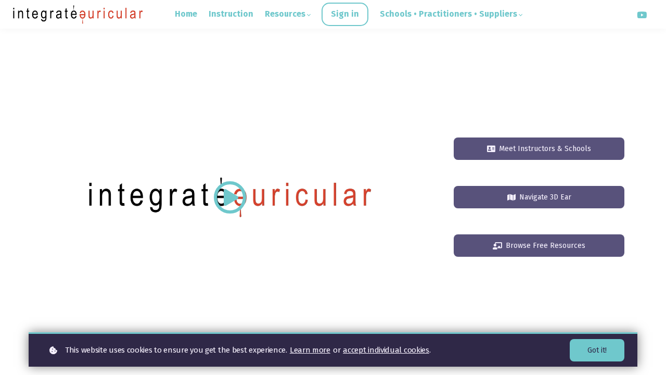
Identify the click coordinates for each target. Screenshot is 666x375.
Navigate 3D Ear (545, 197)
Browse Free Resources (545, 245)
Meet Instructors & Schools (545, 148)
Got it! (597, 350)
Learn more (310, 350)
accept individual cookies (386, 350)
